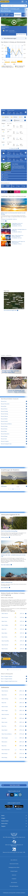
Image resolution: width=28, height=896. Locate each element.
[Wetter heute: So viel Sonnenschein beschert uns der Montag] (14, 204)
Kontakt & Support (14, 871)
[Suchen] (25, 5)
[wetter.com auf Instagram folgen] (20, 794)
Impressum (14, 875)
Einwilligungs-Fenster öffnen (14, 867)
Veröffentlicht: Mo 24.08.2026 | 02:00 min (9, 219)
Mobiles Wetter (4, 821)
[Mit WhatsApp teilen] (23, 191)
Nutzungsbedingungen (14, 886)
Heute (2, 14)
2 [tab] (11, 489)
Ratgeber (3, 826)
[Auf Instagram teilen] (17, 191)
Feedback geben (12, 31)
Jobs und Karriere (14, 859)
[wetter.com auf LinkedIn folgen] (16, 794)
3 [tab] (13, 489)
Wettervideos (4, 823)
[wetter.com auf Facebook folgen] (8, 794)
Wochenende (18, 14)
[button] (14, 112)
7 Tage (23, 14)
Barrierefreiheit (14, 882)
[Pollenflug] (22, 2)
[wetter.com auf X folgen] (12, 795)
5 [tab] (17, 489)
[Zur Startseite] (5, 1)
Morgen (7, 14)
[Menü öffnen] (26, 1)
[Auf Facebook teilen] (4, 191)
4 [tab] (15, 489)
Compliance (14, 878)
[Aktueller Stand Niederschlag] (14, 300)
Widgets (3, 818)
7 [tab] (20, 669)
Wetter (2, 815)
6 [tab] (19, 489)
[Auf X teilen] (10, 191)
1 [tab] (9, 489)
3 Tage (11, 14)
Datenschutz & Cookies (14, 863)
